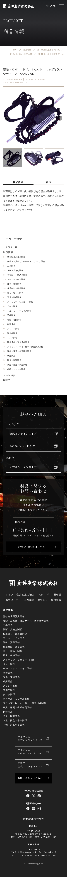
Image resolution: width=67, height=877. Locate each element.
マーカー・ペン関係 (14, 279)
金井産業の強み (26, 594)
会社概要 (29, 600)
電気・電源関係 (12, 320)
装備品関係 (10, 333)
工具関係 (9, 266)
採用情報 (56, 600)
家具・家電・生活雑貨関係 (17, 351)
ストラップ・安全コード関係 (18, 302)
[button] (59, 118)
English (54, 6)
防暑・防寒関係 (12, 360)
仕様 (48, 182)
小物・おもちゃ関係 (14, 369)
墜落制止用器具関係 (14, 257)
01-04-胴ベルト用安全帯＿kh (15, 82)
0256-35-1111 (33, 530)
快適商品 (9, 356)
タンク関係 (10, 338)
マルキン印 (9, 375)
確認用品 (9, 324)
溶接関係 (9, 315)
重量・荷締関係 (12, 297)
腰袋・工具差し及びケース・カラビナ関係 (24, 261)
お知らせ (43, 600)
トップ (10, 594)
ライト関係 (10, 306)
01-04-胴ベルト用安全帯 (35, 79)
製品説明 (18, 182)
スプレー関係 (11, 329)
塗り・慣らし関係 (13, 293)
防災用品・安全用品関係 (16, 342)
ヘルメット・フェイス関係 (17, 311)
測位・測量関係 (12, 284)
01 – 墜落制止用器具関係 (12, 79)
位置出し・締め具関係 (15, 275)
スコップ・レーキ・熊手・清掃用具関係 (23, 347)
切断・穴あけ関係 (13, 270)
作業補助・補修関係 (14, 288)
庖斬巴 (6, 380)
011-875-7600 (25, 855)
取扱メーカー (13, 600)
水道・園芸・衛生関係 (15, 365)
